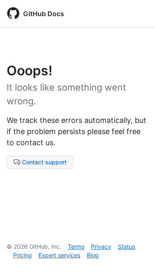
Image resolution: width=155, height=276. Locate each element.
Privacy (101, 246)
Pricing (22, 255)
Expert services (59, 255)
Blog (93, 255)
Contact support (44, 162)
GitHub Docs (43, 14)
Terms (76, 246)
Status (126, 246)
